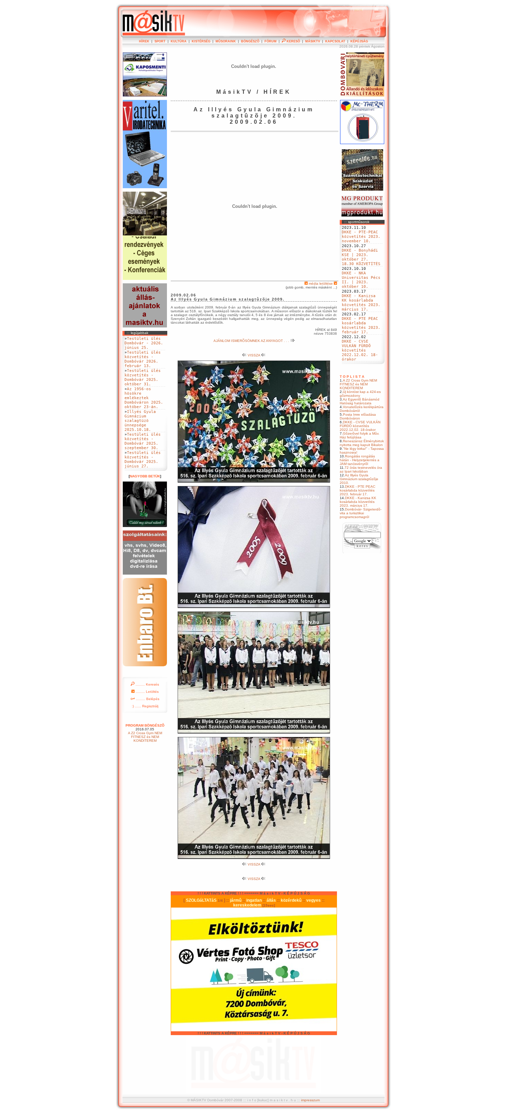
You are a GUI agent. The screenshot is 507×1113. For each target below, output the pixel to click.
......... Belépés (147, 699)
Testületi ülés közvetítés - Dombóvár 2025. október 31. (143, 377)
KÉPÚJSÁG (359, 41)
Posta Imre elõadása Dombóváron (358, 416)
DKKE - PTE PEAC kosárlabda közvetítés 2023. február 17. (361, 325)
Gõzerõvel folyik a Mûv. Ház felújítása (359, 435)
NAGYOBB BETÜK (145, 476)
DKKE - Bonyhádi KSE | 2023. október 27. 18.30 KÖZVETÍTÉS (361, 257)
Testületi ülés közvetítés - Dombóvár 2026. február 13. (143, 359)
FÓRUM (271, 41)
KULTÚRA (179, 41)
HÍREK (144, 41)
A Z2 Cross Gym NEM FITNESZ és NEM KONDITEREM (358, 384)
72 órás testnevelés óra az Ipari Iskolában (361, 469)
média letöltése (321, 283)
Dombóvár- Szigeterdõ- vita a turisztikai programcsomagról (360, 513)
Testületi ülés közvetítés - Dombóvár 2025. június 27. (143, 459)
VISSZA (254, 355)
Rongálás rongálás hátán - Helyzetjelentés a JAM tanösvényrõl (359, 460)
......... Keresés (147, 684)
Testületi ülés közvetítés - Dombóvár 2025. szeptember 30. (143, 441)
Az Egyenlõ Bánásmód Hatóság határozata (359, 401)
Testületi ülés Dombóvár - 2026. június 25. (144, 343)
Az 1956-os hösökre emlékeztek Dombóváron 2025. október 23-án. (144, 398)
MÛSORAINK (226, 41)
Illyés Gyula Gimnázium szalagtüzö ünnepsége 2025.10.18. (140, 420)
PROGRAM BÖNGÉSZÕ (145, 725)
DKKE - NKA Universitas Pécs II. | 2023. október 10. (361, 280)
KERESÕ (293, 41)
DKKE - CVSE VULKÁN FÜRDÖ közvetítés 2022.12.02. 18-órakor (360, 350)
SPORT (160, 41)
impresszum (310, 1100)
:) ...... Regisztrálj (145, 706)
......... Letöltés (147, 692)
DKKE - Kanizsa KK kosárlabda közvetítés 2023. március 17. (361, 303)
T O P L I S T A (352, 376)
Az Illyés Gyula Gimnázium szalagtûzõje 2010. (359, 479)
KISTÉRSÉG (201, 41)
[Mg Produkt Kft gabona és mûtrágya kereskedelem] (362, 215)
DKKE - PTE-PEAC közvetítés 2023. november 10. (361, 236)
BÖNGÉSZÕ (250, 41)
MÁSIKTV (312, 41)
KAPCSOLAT (335, 41)
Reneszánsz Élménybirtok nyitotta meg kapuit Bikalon (362, 443)
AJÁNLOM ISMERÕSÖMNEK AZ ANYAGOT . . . (251, 341)
